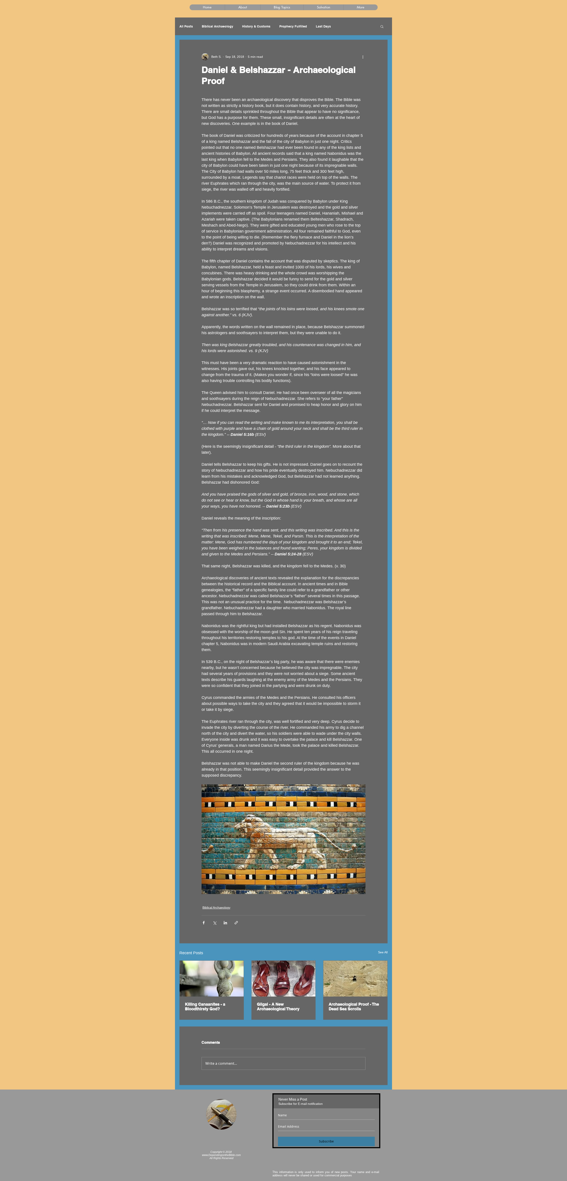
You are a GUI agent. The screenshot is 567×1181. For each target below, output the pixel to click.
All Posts (186, 26)
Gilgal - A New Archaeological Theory (278, 1006)
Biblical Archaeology (217, 26)
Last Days (323, 26)
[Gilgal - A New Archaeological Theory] (284, 979)
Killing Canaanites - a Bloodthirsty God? (205, 1006)
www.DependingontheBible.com (221, 1155)
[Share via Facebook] (204, 923)
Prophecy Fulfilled (293, 26)
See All (383, 952)
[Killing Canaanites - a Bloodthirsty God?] (212, 979)
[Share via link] (236, 923)
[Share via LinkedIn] (225, 923)
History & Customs (256, 26)
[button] (382, 26)
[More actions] (362, 56)
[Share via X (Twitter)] (214, 923)
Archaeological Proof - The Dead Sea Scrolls (354, 1006)
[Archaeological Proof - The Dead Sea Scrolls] (355, 979)
